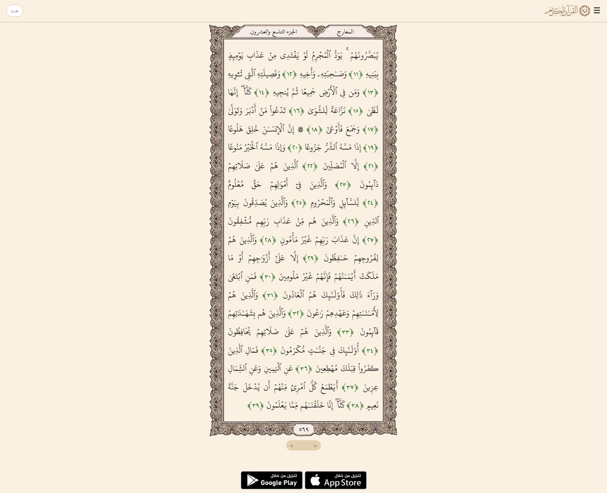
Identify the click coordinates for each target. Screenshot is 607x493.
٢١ (371, 165)
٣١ (270, 295)
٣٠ (268, 276)
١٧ (371, 129)
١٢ (289, 73)
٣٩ (255, 405)
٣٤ (370, 350)
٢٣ (343, 184)
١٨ (314, 129)
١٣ (371, 92)
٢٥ (299, 202)
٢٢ (310, 165)
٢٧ (370, 239)
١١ (355, 73)
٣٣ (345, 331)
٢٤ (371, 202)
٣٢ (296, 313)
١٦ (297, 110)
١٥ (355, 110)
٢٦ (351, 221)
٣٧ (350, 387)
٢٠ (295, 147)
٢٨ (268, 239)
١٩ (371, 147)
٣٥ (269, 350)
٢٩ (311, 257)
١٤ (262, 92)
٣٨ (355, 405)
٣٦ (304, 368)
